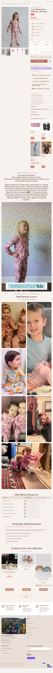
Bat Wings (43, 154)
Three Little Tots (37, 7)
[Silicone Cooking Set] (26, 559)
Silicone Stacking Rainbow (43, 579)
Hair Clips (43, 133)
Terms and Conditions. (43, 65)
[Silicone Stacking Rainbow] (43, 566)
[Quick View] (16, 558)
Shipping (32, 19)
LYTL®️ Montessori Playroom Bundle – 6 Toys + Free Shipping (9, 572)
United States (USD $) (5, 663)
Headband (32, 131)
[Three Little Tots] (26, 1)
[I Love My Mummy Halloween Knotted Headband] (36, 125)
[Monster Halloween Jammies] (36, 149)
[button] (50, 1)
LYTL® (9, 570)
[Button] (50, 39)
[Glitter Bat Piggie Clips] (46, 126)
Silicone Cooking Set (26, 566)
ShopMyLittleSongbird (26, 565)
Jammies (32, 157)
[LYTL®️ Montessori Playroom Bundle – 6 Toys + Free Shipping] (9, 562)
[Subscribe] (50, 649)
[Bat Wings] (46, 148)
